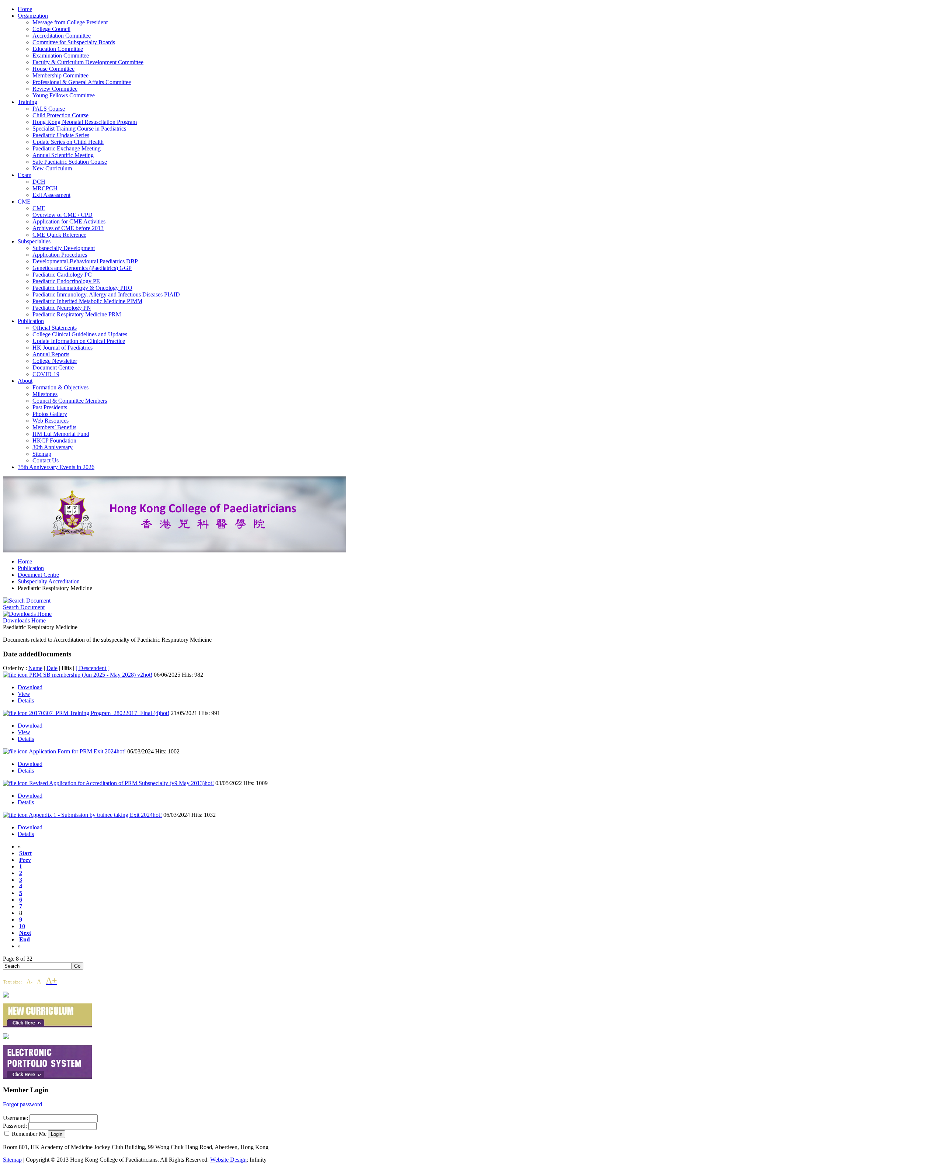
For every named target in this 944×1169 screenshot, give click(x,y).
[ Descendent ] (93, 668)
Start (25, 853)
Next (25, 933)
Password (14, 1126)
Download (30, 687)
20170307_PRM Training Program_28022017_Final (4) (99, 713)
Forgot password (22, 1104)
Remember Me (29, 1134)
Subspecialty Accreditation (49, 581)
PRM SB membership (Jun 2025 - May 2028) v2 (90, 675)
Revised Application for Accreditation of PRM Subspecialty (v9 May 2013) (121, 783)
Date (52, 668)
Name (35, 668)
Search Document (24, 607)
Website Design (228, 1159)
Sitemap (12, 1159)
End (24, 939)
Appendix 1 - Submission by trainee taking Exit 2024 (95, 815)
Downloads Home (24, 620)
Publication (31, 568)
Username (15, 1118)
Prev (25, 860)
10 (22, 926)
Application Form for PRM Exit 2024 (77, 751)
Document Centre (38, 575)
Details (26, 700)
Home (25, 561)
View (24, 694)
